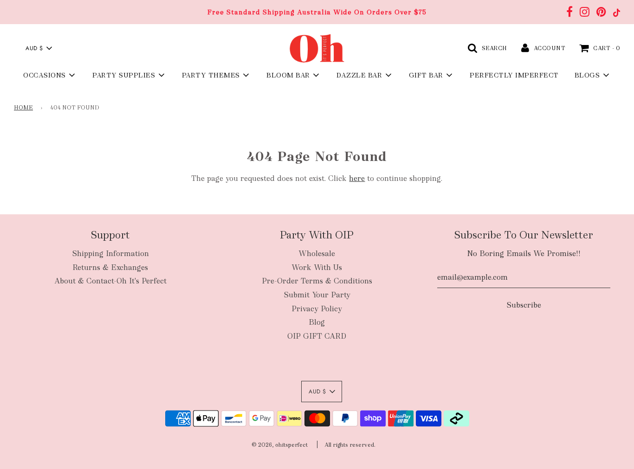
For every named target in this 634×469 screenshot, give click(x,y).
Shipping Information (110, 253)
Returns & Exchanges (110, 267)
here (357, 178)
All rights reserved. (349, 445)
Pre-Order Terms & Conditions (317, 281)
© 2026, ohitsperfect (280, 445)
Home (23, 107)
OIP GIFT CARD (316, 336)
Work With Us (316, 267)
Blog (317, 322)
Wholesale (316, 253)
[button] (38, 48)
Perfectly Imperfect (514, 75)
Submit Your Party (317, 295)
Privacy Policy (316, 309)
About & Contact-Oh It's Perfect (110, 281)
